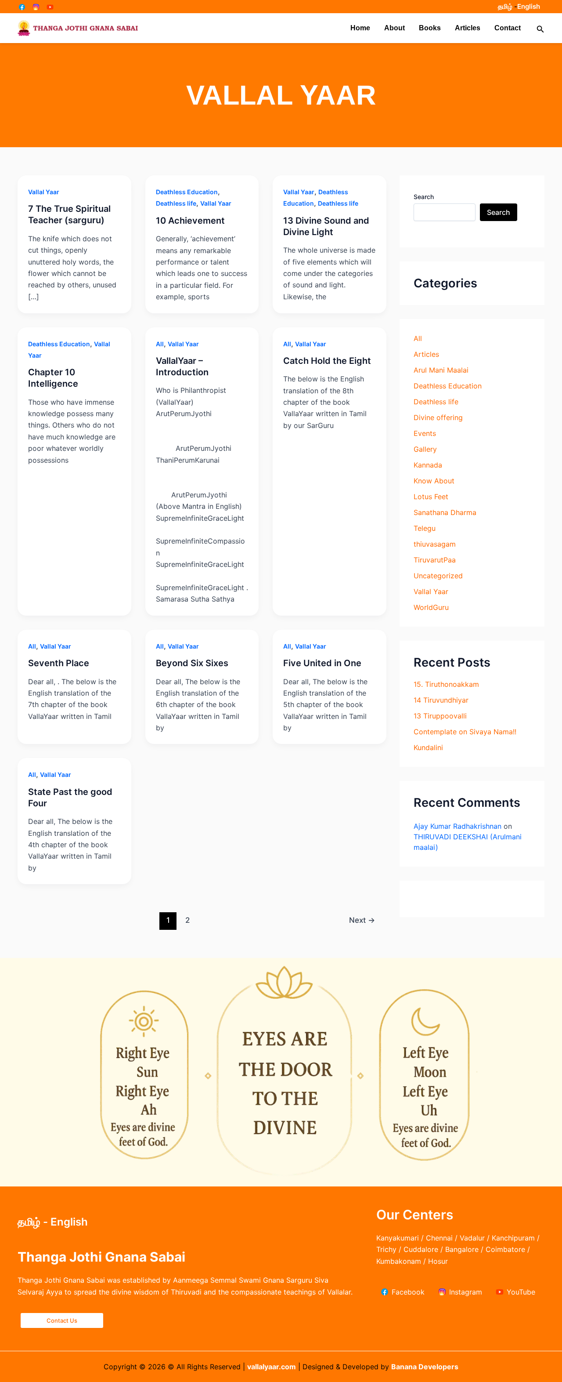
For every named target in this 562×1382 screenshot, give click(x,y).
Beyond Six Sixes (192, 663)
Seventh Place (58, 663)
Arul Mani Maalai (441, 370)
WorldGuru (431, 607)
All (160, 344)
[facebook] (22, 7)
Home (360, 28)
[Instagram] (36, 7)
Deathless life (176, 203)
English (528, 6)
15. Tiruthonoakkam (446, 684)
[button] (540, 28)
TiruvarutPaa (435, 559)
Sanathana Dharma (445, 512)
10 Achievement (190, 220)
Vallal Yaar (43, 192)
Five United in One (322, 663)
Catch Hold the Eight (327, 360)
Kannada (428, 465)
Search (424, 196)
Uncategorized (438, 575)
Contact (507, 28)
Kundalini (428, 747)
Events (425, 433)
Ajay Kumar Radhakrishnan (457, 826)
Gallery (425, 449)
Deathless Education (187, 192)
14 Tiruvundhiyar (441, 700)
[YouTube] (50, 7)
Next (362, 920)
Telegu (425, 528)
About (394, 28)
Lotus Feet (431, 496)
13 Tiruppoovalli (440, 715)
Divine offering (438, 417)
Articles (467, 28)
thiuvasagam (435, 544)
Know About (434, 480)
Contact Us (62, 1320)
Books (430, 28)
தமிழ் (505, 6)
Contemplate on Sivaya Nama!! (465, 731)
